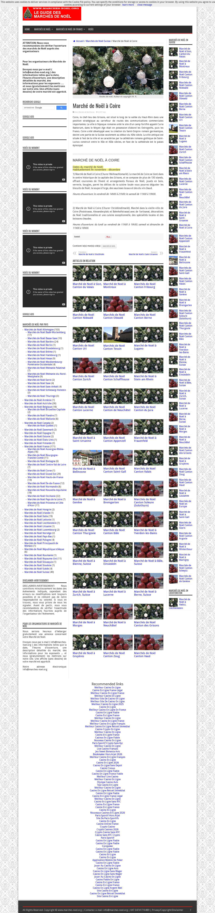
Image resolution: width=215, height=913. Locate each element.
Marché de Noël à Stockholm (91, 253)
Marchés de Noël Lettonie (37, 519)
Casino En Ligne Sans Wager (107, 871)
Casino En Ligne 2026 (107, 762)
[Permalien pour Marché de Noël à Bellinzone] (87, 464)
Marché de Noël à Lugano (184, 139)
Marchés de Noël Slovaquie (38, 562)
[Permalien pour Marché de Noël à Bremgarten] (118, 495)
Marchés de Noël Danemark (38, 429)
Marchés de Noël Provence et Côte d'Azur (45, 504)
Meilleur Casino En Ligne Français (107, 723)
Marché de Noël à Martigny (184, 557)
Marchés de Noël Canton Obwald (114, 316)
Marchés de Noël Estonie (37, 436)
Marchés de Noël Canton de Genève (185, 579)
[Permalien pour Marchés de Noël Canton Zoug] (118, 649)
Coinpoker (107, 846)
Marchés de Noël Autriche (38, 403)
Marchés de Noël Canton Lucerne (83, 408)
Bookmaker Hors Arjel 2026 (107, 754)
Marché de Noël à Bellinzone (84, 470)
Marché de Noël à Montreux (114, 285)
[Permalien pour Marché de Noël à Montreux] (118, 280)
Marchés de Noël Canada (37, 423)
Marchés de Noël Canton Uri (83, 347)
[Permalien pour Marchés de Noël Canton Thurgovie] (87, 526)
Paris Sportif (107, 837)
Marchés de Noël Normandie (43, 486)
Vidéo (90, 29)
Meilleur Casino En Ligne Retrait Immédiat (107, 726)
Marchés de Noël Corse (40, 470)
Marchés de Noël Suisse (98, 41)
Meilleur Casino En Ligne (107, 687)
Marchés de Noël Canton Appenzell (114, 439)
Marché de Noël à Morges (184, 429)
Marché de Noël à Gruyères (84, 655)
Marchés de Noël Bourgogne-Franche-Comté (43, 456)
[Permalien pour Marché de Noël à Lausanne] (173, 497)
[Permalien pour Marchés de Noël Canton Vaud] (148, 649)
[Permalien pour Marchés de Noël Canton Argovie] (173, 540)
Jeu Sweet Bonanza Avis (107, 751)
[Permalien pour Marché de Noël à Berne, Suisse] (148, 587)
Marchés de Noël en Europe (185, 504)
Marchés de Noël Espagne (37, 433)
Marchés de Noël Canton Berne (144, 316)
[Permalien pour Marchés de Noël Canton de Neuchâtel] (118, 403)
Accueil (80, 41)
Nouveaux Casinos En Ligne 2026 (107, 812)
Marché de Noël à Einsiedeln (114, 562)
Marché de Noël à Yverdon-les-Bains (145, 531)
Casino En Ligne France (107, 715)
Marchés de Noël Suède (36, 568)
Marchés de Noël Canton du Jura (144, 408)
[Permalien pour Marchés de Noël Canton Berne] (148, 311)
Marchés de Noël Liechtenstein (40, 523)
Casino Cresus (107, 768)
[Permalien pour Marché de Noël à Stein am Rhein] (148, 372)
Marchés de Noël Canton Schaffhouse (116, 378)
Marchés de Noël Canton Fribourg (144, 285)
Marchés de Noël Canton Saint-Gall (114, 470)
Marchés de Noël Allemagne (39, 329)
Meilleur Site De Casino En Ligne (108, 698)
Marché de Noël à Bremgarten (114, 501)
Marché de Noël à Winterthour (185, 547)
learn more (128, 4)
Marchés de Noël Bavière (41, 341)
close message (144, 4)
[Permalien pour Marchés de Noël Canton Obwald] (118, 311)
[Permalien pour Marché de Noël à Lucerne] (118, 587)
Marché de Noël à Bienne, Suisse (84, 562)
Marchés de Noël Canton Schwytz (185, 568)
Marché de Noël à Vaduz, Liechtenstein (179, 603)
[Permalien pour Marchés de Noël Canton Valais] (148, 464)
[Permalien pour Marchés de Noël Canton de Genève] (173, 582)
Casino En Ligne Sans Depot (107, 765)
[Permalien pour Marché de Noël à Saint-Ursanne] (87, 434)
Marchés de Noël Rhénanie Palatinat (46, 367)
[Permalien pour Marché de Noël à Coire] (173, 231)
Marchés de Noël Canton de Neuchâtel (116, 408)
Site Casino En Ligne (107, 890)
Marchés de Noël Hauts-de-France (45, 477)
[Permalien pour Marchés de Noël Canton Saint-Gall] (118, 464)
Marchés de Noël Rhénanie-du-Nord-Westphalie (47, 375)
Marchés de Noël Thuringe (42, 396)
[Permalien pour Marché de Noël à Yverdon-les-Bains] (148, 526)
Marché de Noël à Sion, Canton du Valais (87, 285)
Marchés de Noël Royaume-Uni (40, 558)
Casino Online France (107, 823)
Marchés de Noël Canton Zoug (114, 655)
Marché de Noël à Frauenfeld (145, 439)
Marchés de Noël (109, 246)
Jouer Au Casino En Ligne (107, 865)
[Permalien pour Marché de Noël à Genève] (87, 495)
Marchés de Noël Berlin (40, 345)
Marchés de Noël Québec (41, 425)
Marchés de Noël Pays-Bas (38, 536)
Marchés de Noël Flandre (41, 415)
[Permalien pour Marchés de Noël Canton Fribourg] (148, 280)
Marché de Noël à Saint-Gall (184, 514)
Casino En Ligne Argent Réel (107, 887)
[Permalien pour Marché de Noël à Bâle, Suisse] (148, 557)
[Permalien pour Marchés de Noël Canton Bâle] (118, 526)
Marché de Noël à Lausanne (184, 493)
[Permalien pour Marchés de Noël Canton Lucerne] (87, 403)
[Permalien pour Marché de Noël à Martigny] (173, 561)
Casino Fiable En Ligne (107, 879)
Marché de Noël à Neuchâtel (114, 624)
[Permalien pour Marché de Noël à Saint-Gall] (173, 518)
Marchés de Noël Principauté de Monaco (41, 544)
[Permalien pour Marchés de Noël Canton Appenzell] (118, 434)
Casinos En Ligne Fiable (107, 737)
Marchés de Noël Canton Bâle (114, 531)
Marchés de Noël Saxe (39, 383)
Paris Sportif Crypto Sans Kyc (107, 743)
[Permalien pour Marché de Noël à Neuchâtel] (118, 618)
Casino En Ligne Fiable (107, 712)
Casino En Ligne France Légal (107, 690)
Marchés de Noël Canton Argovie (185, 536)
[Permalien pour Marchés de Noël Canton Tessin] (118, 341)
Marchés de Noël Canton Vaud (144, 655)
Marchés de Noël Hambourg (42, 355)
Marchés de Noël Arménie (37, 400)
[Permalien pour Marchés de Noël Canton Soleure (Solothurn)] (148, 495)
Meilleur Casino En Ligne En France (107, 709)
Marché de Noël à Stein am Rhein (145, 378)
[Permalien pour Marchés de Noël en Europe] (173, 508)
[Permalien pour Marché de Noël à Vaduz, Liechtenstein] (173, 606)
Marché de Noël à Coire (185, 226)
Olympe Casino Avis (107, 782)
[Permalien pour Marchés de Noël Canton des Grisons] (148, 618)
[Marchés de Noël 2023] (52, 18)
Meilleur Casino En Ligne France (107, 693)
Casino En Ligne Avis (107, 868)
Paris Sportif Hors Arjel (107, 815)
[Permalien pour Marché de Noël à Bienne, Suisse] (87, 557)
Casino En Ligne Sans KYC (107, 801)
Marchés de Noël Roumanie (38, 555)
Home (27, 29)
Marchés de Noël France (36, 446)
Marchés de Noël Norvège (37, 533)
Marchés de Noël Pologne (37, 539)
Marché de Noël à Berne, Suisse (145, 593)
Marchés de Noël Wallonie (41, 418)
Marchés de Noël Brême (40, 351)
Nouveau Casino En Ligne (107, 740)
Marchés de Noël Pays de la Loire (45, 499)
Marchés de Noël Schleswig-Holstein (47, 390)
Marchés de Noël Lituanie (37, 526)
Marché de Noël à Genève (184, 292)
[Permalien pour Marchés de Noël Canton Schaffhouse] (118, 372)
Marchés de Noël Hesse (40, 358)
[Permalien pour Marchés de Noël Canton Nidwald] (87, 311)
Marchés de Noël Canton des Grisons (146, 624)
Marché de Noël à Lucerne (184, 406)
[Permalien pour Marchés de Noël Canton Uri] (87, 341)
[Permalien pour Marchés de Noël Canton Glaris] (173, 529)
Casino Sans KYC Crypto (107, 835)
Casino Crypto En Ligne (107, 729)
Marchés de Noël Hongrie (37, 509)
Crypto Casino (107, 826)
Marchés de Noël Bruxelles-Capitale (46, 409)
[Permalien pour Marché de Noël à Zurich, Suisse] (87, 587)
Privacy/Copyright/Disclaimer (167, 910)
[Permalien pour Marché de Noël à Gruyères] (87, 649)
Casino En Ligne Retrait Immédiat (107, 790)
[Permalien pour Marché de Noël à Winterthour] (173, 550)
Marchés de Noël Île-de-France (44, 483)
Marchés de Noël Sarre (39, 380)
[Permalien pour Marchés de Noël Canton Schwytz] (173, 572)
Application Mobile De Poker (107, 860)
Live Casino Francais (107, 748)
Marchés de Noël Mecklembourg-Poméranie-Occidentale (45, 363)
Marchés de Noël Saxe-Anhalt (43, 386)
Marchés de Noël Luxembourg (40, 529)
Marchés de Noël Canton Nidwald (83, 316)
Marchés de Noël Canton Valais (144, 470)
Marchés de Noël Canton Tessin (114, 347)
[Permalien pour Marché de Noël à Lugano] (148, 341)
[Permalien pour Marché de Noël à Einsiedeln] (118, 557)
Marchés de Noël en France (69, 29)
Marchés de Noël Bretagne (41, 461)
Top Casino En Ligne (107, 785)
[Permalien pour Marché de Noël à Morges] (87, 618)
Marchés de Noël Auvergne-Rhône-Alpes (46, 450)
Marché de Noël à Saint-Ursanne (143, 253)
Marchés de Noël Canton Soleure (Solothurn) (144, 502)
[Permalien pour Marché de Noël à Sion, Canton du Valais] (87, 280)
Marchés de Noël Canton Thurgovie (84, 531)
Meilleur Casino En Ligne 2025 (108, 704)
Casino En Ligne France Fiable (107, 773)
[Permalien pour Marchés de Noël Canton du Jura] (148, 403)
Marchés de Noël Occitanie (41, 496)
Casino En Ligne (107, 707)
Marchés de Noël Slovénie (37, 565)
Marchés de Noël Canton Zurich (83, 378)
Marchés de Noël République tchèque (44, 549)
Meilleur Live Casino (107, 776)
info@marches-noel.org (115, 910)
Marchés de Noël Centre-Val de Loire (47, 464)
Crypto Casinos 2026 (107, 829)
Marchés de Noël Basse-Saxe (42, 338)
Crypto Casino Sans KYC (107, 832)
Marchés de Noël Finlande (38, 443)
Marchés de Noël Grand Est (42, 474)
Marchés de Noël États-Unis (39, 439)
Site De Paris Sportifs (107, 818)
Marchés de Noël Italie (36, 516)
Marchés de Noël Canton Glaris (185, 525)
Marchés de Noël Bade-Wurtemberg (47, 332)
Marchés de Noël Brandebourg (44, 348)
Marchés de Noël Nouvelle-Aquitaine (47, 490)
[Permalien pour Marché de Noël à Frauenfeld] (148, 434)
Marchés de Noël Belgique (38, 406)
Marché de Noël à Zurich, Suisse (84, 593)
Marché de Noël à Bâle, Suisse (185, 383)
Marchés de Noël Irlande (37, 513)
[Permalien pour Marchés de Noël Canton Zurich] (87, 372)
